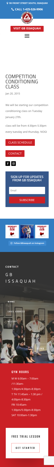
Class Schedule (20, 142)
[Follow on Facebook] (7, 163)
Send (40, 348)
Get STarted (25, 448)
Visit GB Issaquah (27, 28)
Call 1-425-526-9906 (29, 9)
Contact (15, 153)
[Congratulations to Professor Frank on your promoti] (27, 231)
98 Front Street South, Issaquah (28, 3)
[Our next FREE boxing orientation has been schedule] (12, 231)
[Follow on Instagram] (13, 163)
